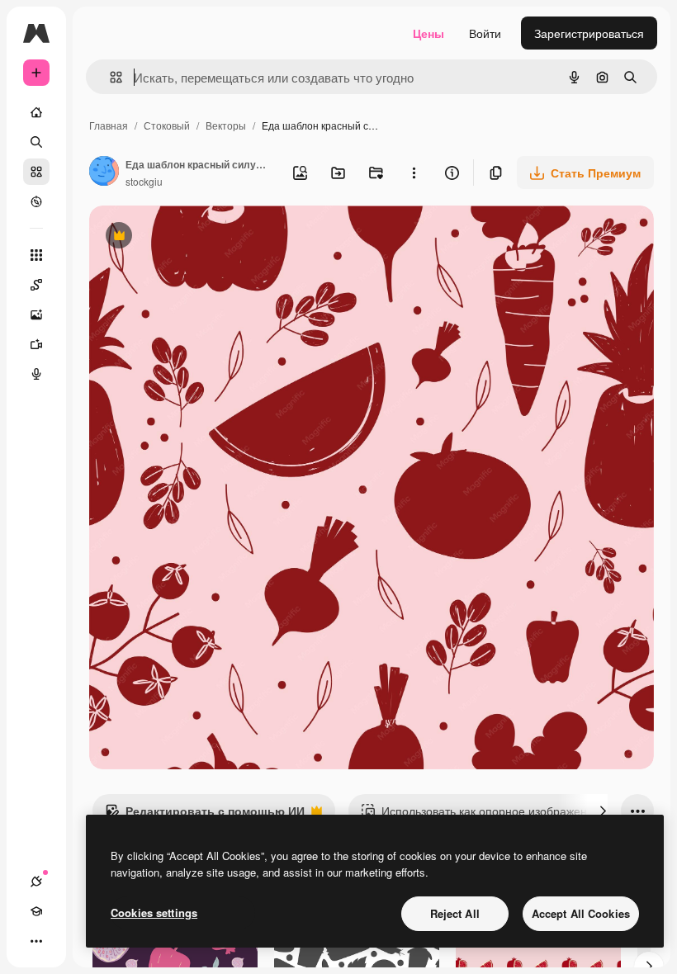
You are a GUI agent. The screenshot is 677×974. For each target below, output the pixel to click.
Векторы (226, 125)
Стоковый (167, 125)
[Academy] (36, 911)
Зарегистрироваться (589, 33)
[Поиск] (36, 142)
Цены (428, 33)
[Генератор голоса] (36, 374)
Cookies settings (154, 912)
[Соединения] (36, 881)
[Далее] (603, 810)
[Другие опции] (413, 172)
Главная (108, 125)
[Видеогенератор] (36, 344)
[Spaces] (36, 285)
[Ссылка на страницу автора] (104, 172)
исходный (200, 237)
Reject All (455, 913)
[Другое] (36, 941)
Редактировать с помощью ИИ (205, 814)
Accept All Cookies (581, 913)
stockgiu (144, 181)
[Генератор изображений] (36, 314)
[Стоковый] (36, 171)
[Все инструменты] (36, 255)
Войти (485, 33)
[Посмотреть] (36, 201)
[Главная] (36, 112)
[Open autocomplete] (109, 77)
